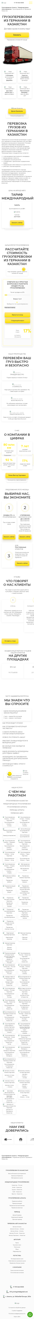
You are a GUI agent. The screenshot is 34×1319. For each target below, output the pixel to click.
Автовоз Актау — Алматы (9, 1086)
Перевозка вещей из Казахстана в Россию (9, 960)
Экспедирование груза (17, 1258)
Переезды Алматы (17, 810)
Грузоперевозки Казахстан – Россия (9, 971)
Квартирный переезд (9, 938)
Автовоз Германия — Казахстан (17, 1235)
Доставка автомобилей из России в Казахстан (9, 1099)
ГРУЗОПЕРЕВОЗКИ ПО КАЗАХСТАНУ (17, 1170)
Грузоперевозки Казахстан (17, 801)
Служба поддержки (17, 1310)
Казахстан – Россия (17, 1185)
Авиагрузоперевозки (9, 835)
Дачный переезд (9, 948)
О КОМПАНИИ (17, 1267)
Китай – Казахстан (17, 1187)
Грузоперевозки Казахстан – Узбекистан (25, 1042)
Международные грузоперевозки (17, 804)
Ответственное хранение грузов (17, 1261)
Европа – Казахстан (17, 1194)
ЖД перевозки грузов (24, 869)
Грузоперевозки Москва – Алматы (25, 971)
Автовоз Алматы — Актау (24, 1096)
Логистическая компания (17, 1272)
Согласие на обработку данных (17, 1307)
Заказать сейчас (17, 223)
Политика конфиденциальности (17, 1313)
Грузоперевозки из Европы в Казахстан (25, 1007)
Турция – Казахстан (17, 1189)
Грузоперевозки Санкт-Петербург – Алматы (25, 1030)
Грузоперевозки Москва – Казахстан (25, 1018)
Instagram (17, 1279)
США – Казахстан (17, 1191)
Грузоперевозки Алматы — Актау (9, 859)
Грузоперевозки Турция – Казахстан (9, 1007)
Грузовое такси (17, 1245)
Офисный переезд (24, 938)
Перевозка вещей (9, 891)
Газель (17, 1242)
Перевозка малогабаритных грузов (25, 892)
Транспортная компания (17, 1270)
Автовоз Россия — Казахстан (17, 1233)
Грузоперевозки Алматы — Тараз (25, 859)
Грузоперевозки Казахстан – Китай (9, 1042)
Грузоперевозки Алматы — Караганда (25, 847)
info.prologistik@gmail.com (18, 1292)
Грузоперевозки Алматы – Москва (9, 995)
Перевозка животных (24, 903)
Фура (17, 1249)
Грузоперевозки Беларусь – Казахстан (25, 1054)
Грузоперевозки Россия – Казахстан (25, 960)
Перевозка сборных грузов (17, 1263)
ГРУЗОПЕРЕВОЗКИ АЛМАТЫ (17, 1198)
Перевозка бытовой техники (9, 904)
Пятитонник (17, 1247)
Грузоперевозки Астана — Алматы (25, 824)
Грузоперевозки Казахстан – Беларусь (9, 1054)
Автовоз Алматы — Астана (25, 1076)
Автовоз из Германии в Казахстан (9, 1111)
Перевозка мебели (9, 881)
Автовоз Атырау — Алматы (24, 1086)
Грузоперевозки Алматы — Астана (9, 824)
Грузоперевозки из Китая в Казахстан (25, 983)
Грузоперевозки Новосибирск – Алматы (9, 1030)
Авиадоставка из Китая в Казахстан (9, 983)
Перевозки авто (17, 813)
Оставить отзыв (10, 641)
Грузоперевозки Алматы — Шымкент (9, 847)
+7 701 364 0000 (19, 3)
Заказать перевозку (17, 35)
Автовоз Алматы (17, 1226)
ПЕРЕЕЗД (17, 1212)
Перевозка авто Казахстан (17, 1223)
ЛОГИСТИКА (17, 1255)
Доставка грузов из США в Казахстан (24, 995)
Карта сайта (17, 1316)
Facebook (21, 1279)
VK (12, 1279)
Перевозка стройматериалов (9, 916)
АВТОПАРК (17, 1239)
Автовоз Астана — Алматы (9, 1076)
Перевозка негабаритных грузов (25, 916)
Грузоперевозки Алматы (9, 7)
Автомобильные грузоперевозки (25, 836)
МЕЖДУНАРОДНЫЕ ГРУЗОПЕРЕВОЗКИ (17, 1182)
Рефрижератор (17, 1251)
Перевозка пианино (24, 881)
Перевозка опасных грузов (9, 928)
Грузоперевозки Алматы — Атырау (9, 871)
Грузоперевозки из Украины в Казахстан (9, 1065)
